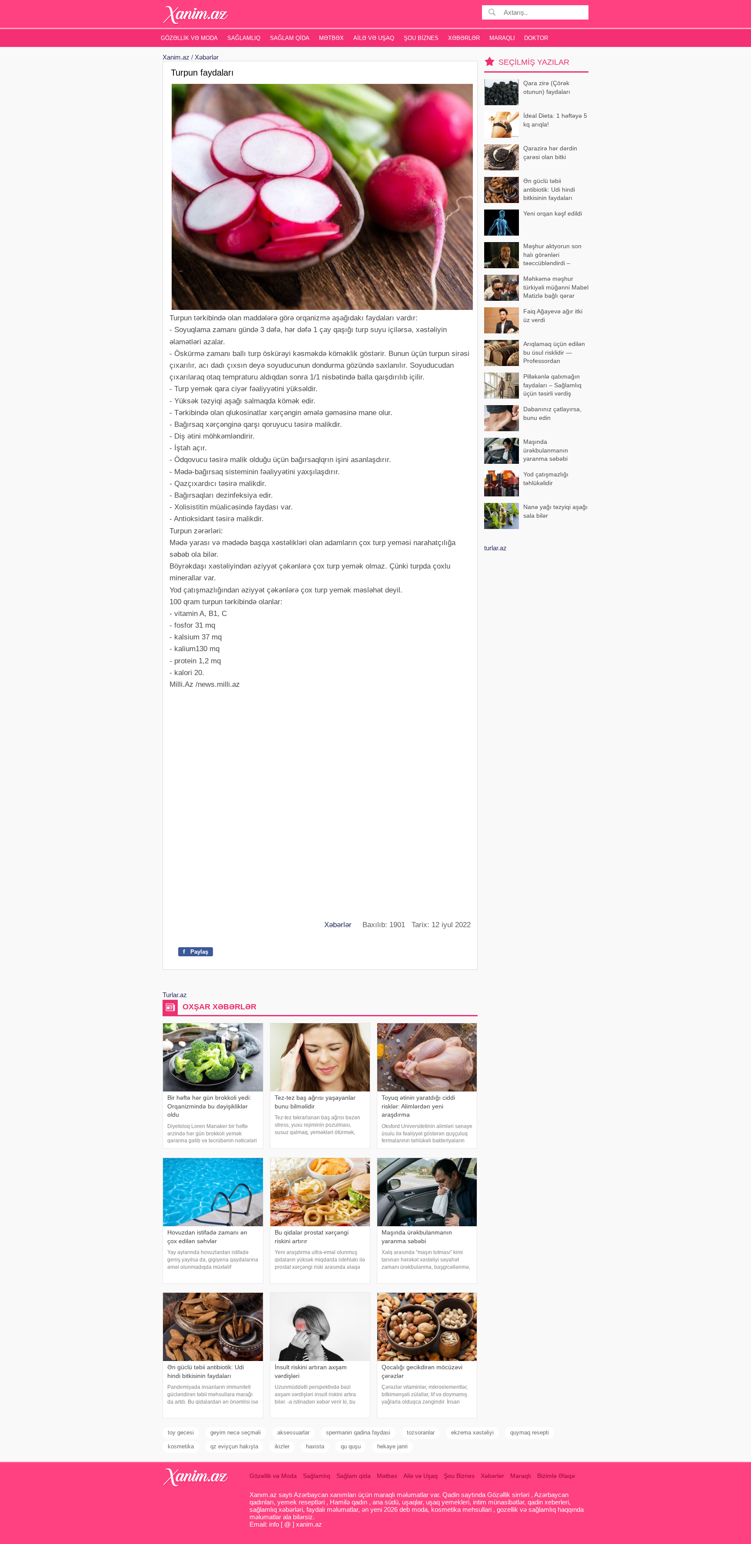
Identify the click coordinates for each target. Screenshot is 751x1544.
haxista (315, 1446)
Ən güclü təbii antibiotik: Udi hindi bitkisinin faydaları (549, 189)
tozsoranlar (421, 1432)
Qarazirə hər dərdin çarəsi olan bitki (550, 152)
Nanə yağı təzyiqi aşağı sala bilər (555, 511)
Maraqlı (502, 38)
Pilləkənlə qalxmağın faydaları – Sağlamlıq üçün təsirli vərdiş (552, 385)
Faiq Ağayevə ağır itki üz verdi (552, 315)
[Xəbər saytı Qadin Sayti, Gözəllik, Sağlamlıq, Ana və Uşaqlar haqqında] (196, 15)
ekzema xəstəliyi (472, 1432)
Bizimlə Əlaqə (556, 1475)
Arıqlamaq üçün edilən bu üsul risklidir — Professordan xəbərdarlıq (554, 353)
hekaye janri (392, 1446)
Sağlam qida (289, 38)
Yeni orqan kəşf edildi (552, 213)
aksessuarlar (293, 1432)
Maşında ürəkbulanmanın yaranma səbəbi (545, 450)
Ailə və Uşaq (373, 38)
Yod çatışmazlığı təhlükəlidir (545, 478)
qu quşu (351, 1446)
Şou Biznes (421, 38)
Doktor (536, 38)
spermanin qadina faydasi (358, 1432)
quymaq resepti (529, 1432)
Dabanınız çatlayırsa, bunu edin (552, 413)
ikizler (282, 1446)
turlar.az (495, 548)
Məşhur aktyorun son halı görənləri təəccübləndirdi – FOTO (552, 255)
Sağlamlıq (243, 38)
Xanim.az (176, 57)
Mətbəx (331, 38)
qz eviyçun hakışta (234, 1446)
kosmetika (181, 1446)
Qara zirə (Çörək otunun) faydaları (546, 87)
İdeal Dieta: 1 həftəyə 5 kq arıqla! (555, 120)
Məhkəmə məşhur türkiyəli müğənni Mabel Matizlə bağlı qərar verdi (555, 288)
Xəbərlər (464, 38)
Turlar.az (175, 994)
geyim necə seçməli (235, 1432)
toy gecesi (181, 1432)
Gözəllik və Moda (189, 38)
